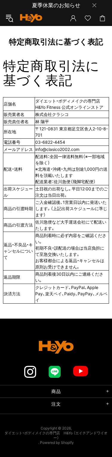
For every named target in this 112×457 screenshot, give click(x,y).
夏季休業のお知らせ (56, 5)
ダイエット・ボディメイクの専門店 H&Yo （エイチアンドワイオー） (31, 18)
